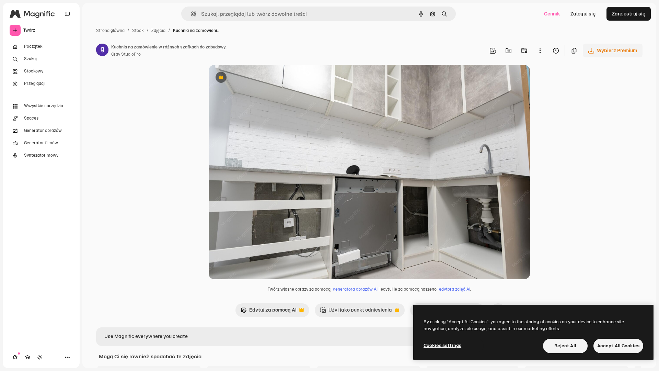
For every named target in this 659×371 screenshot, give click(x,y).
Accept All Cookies (618, 346)
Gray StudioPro (126, 54)
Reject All (565, 346)
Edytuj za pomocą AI (269, 312)
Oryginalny (256, 78)
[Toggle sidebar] (67, 13)
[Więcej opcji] (540, 50)
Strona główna (110, 30)
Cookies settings (442, 345)
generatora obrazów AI (355, 289)
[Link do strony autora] (102, 51)
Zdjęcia (158, 30)
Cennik (552, 14)
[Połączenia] (15, 357)
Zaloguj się (583, 14)
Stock (138, 30)
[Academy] (27, 357)
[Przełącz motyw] (39, 357)
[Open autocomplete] (191, 13)
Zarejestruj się (628, 14)
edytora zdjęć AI (454, 289)
